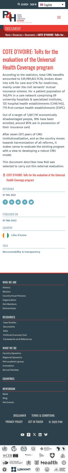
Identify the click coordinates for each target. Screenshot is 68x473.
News (5, 394)
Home (7, 35)
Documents (30, 35)
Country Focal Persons (14, 296)
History (6, 287)
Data (5, 331)
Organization (9, 300)
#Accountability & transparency (21, 251)
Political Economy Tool (15, 335)
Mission (7, 292)
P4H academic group (13, 361)
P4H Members (10, 304)
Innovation (8, 366)
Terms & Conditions (43, 415)
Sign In (33, 4)
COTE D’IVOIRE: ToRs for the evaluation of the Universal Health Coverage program (35, 177)
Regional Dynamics (12, 357)
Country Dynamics (12, 353)
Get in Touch (35, 422)
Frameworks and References (17, 339)
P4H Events (8, 402)
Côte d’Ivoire (18, 235)
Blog (5, 398)
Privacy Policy (14, 422)
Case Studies (9, 322)
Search (24, 4)
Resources (17, 35)
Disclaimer (19, 415)
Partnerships (9, 308)
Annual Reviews (11, 370)
